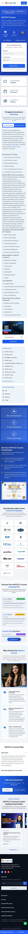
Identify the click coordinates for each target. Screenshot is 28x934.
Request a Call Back (20, 790)
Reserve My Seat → (14, 66)
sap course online (14, 144)
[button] (4, 60)
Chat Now (7, 790)
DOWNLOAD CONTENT (20, 40)
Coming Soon (14, 639)
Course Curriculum (19, 125)
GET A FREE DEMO (7, 40)
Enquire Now (13, 341)
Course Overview (8, 125)
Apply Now (14, 888)
